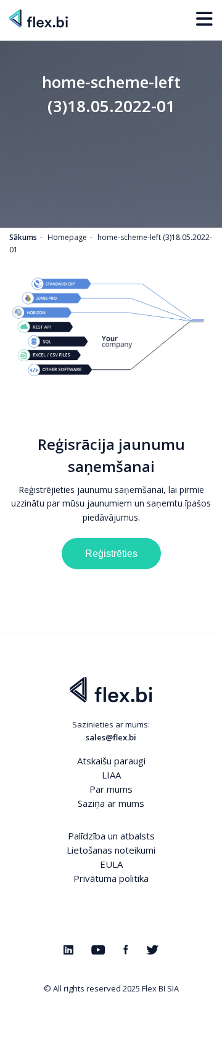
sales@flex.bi (111, 737)
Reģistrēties (111, 553)
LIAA (111, 775)
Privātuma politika (111, 878)
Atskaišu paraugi (111, 761)
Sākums (23, 237)
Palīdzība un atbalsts (111, 836)
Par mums (111, 789)
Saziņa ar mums (111, 803)
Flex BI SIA (160, 988)
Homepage (67, 237)
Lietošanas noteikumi (111, 850)
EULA (111, 864)
